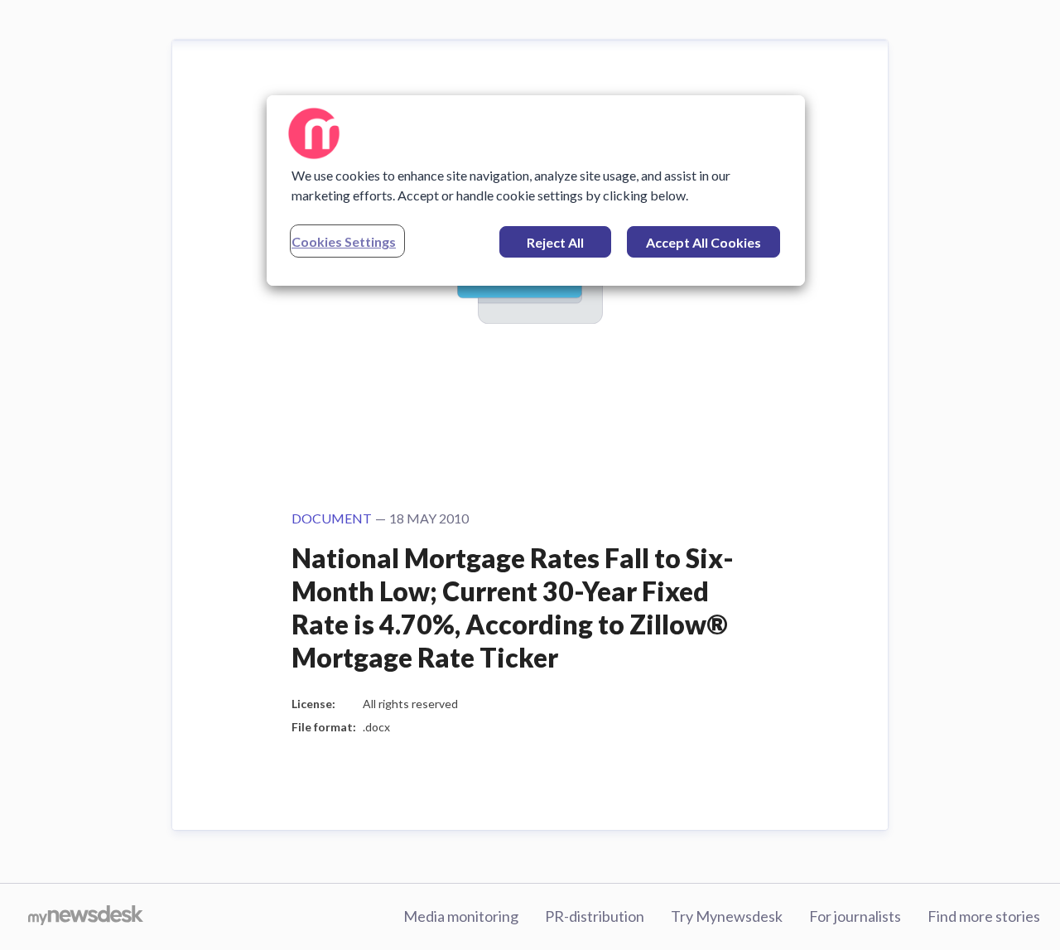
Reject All (555, 242)
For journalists (855, 916)
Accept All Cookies (703, 242)
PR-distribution (594, 916)
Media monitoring (460, 916)
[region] (536, 190)
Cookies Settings (344, 241)
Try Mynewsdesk (727, 916)
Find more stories (984, 916)
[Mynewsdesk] (86, 917)
